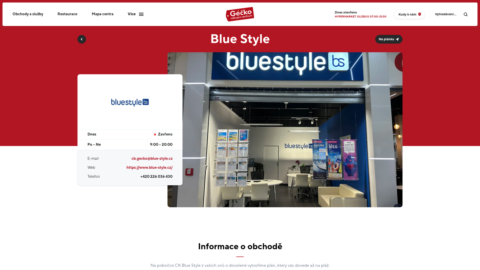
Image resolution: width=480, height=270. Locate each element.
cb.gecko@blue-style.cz (152, 158)
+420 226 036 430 (156, 176)
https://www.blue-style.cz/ (149, 167)
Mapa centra (103, 14)
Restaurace (67, 14)
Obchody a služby (27, 14)
